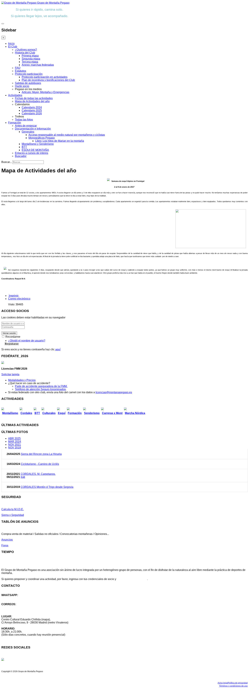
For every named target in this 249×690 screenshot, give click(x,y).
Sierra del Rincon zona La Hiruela (41, 454)
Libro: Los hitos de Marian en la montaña (59, 140)
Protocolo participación (29, 73)
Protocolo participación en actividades (44, 77)
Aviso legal (223, 683)
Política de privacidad (238, 683)
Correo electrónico (19, 298)
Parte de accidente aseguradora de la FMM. (41, 386)
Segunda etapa (31, 58)
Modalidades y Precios (22, 380)
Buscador (20, 156)
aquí (57, 349)
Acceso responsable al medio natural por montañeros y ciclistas (66, 134)
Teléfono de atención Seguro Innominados (40, 389)
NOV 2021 (14, 444)
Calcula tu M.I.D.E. (12, 509)
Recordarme (12, 336)
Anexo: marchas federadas (38, 64)
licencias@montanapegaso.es (114, 392)
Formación (14, 122)
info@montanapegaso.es (16, 607)
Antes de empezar (26, 125)
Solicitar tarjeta (10, 374)
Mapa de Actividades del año (32, 101)
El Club (12, 46)
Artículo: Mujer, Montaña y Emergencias (45, 92)
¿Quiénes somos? (26, 49)
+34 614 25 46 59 (11, 598)
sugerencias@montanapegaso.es (21, 610)
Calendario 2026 (32, 113)
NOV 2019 (14, 447)
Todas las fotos (24, 119)
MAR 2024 (14, 441)
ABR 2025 (14, 438)
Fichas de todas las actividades (34, 98)
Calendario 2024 (32, 107)
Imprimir (13, 295)
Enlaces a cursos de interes (31, 153)
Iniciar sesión (9, 333)
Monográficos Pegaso (41, 137)
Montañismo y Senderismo (38, 143)
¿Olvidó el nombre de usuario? (26, 340)
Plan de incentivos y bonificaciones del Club (48, 80)
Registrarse (12, 343)
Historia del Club (25, 52)
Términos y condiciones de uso (233, 686)
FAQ (17, 67)
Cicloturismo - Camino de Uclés (40, 464)
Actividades (15, 95)
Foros (4, 545)
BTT (24, 147)
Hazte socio (22, 86)
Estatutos (20, 70)
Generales (28, 131)
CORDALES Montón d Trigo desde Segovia (47, 487)
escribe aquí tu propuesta (132, 579)
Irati (23, 477)
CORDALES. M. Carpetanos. (38, 474)
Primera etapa (30, 55)
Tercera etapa (30, 61)
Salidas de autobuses (28, 83)
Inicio (11, 43)
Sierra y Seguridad (12, 515)
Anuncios (7, 539)
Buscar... (6, 162)
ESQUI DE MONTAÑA (35, 150)
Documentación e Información (33, 128)
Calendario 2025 (32, 110)
